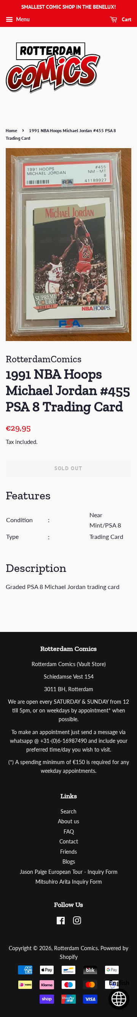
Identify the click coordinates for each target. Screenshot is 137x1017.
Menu (22, 19)
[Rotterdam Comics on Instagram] (77, 922)
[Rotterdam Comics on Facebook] (60, 922)
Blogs (68, 862)
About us (68, 821)
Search (68, 812)
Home (11, 130)
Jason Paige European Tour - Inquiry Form (69, 872)
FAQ (69, 832)
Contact (68, 842)
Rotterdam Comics (76, 948)
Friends (68, 852)
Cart (125, 19)
